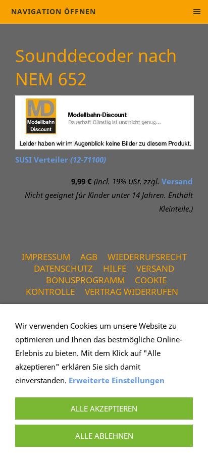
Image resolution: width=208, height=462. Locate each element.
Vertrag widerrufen (131, 291)
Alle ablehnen (104, 436)
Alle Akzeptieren (104, 408)
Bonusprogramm (85, 280)
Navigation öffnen (53, 11)
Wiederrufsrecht (147, 257)
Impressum (46, 257)
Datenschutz (63, 268)
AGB (88, 257)
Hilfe (114, 268)
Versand (177, 181)
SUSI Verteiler (60, 160)
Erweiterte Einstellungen (117, 380)
